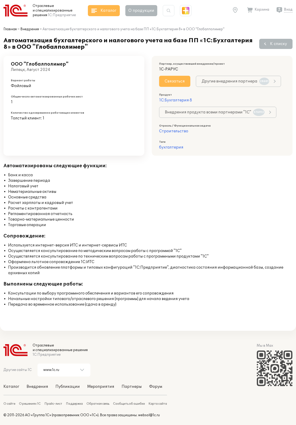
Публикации (68, 386)
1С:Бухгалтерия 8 (175, 100)
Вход (288, 10)
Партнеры (132, 386)
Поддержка (74, 404)
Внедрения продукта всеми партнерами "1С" (214, 112)
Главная (10, 29)
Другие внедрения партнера (235, 81)
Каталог (11, 386)
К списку (278, 44)
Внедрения (29, 29)
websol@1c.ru (149, 415)
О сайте (9, 404)
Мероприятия (100, 386)
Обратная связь (97, 404)
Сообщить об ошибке (129, 404)
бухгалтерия (171, 147)
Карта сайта (157, 404)
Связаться (175, 81)
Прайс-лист (53, 404)
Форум (155, 386)
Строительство (173, 131)
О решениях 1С (30, 404)
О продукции (141, 10)
